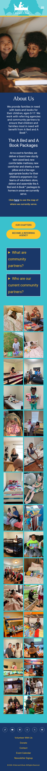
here (16, 200)
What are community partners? (17, 259)
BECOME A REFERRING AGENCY (23, 234)
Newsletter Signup (23, 758)
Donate (23, 743)
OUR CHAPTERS (24, 225)
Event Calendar (23, 753)
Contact (23, 748)
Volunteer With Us (23, 737)
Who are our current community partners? (23, 285)
